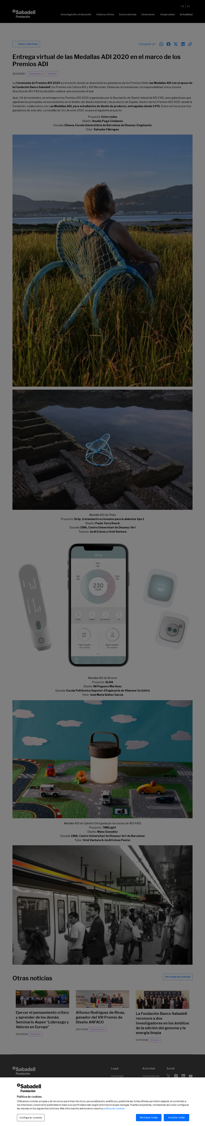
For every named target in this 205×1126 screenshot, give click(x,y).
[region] (102, 1101)
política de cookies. (114, 1108)
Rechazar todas (149, 1117)
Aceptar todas (176, 1117)
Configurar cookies (31, 1117)
